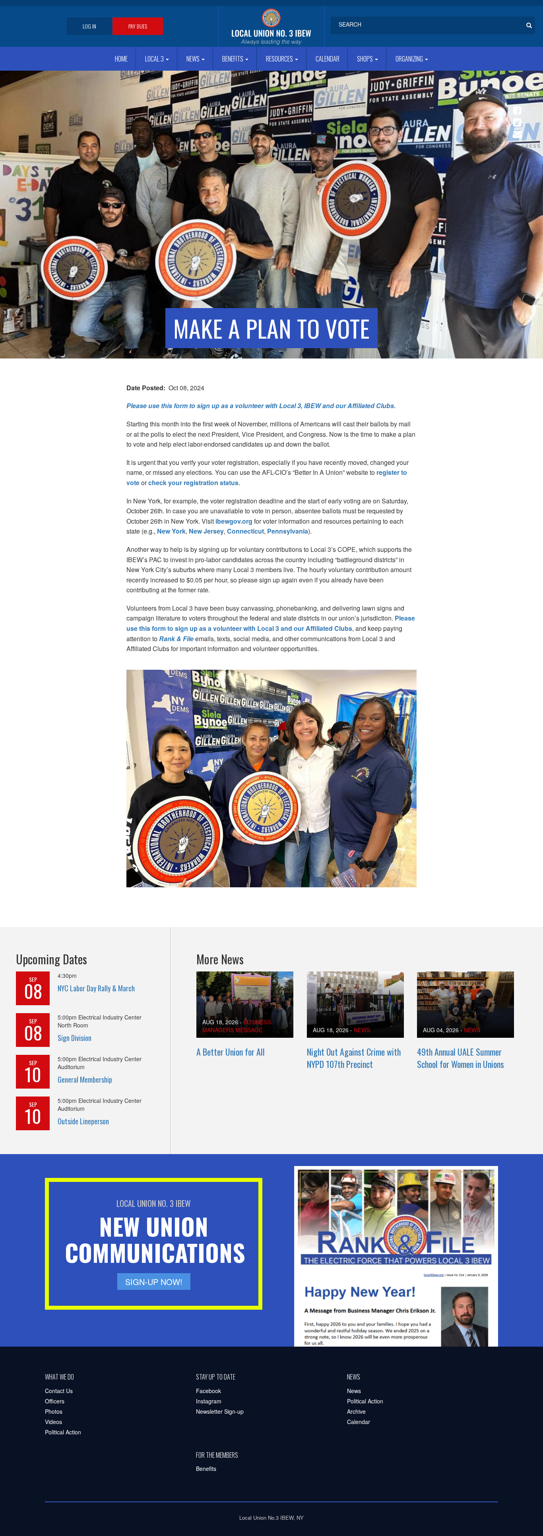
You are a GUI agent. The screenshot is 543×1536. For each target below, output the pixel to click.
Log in (89, 26)
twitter (516, 119)
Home (121, 59)
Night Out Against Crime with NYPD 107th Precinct (354, 1057)
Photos (53, 1411)
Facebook (208, 1391)
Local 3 (155, 59)
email (516, 131)
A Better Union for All (230, 1051)
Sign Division (74, 1038)
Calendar (327, 59)
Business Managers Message (236, 1026)
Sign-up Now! (153, 1281)
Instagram (208, 1401)
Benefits (233, 59)
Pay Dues (137, 26)
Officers (54, 1401)
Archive (356, 1411)
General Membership (85, 1079)
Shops (365, 59)
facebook (516, 107)
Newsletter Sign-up (220, 1411)
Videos (53, 1422)
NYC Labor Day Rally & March (96, 988)
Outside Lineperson (83, 1121)
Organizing (410, 59)
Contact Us (59, 1391)
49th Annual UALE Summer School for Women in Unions (460, 1057)
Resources (280, 59)
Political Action (63, 1432)
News (193, 59)
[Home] (271, 26)
